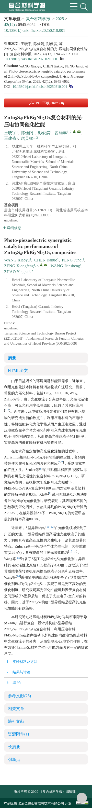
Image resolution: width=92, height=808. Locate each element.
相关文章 (16, 708)
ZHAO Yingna (16, 272)
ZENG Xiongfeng (19, 266)
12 (52, 526)
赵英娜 (27, 138)
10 (48, 526)
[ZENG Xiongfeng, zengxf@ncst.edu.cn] (41, 264)
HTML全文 (18, 370)
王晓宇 (10, 133)
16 (18, 576)
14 (74, 551)
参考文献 (19, 696)
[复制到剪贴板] (62, 58)
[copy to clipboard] (70, 86)
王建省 (10, 138)
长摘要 (14, 747)
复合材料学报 (38, 19)
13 (70, 551)
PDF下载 (50, 103)
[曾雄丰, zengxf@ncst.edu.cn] (74, 131)
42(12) (10, 24)
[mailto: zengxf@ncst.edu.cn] (46, 265)
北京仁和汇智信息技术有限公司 (41, 803)
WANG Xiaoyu (17, 260)
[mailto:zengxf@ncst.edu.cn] (79, 131)
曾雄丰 (61, 133)
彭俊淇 (44, 133)
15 (18, 557)
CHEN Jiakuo (45, 260)
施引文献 (16, 721)
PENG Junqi (72, 260)
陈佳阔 (27, 133)
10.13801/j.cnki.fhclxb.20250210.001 (34, 30)
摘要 (12, 358)
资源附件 (18, 734)
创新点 (14, 759)
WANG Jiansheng (65, 266)
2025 (60, 19)
